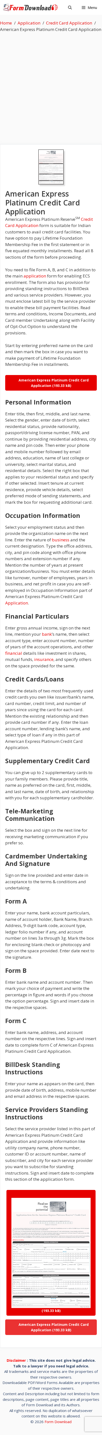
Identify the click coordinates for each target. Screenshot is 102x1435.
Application (16, 603)
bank (47, 634)
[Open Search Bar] (70, 7)
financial (13, 653)
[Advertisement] (51, 86)
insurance (43, 659)
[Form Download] (31, 7)
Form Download (58, 1421)
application (35, 276)
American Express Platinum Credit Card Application (54, 383)
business (60, 540)
